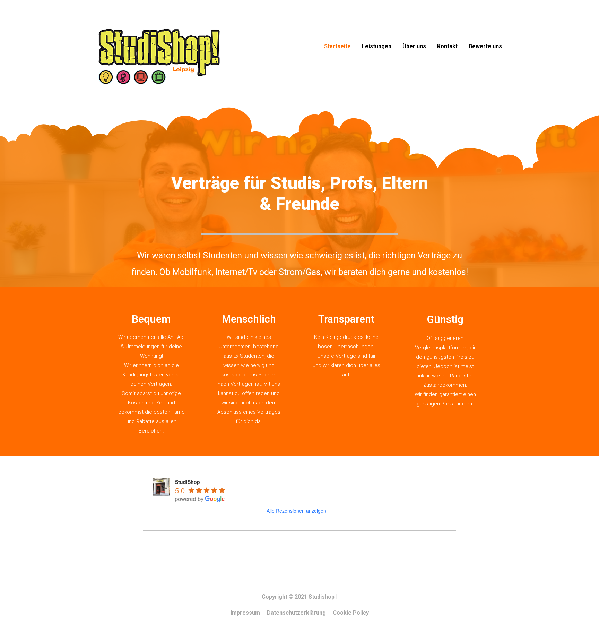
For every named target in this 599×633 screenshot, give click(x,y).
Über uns (414, 46)
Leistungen (376, 46)
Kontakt (447, 46)
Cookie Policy (351, 612)
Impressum (245, 612)
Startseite (337, 46)
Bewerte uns (485, 46)
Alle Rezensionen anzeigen (296, 510)
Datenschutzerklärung (296, 612)
